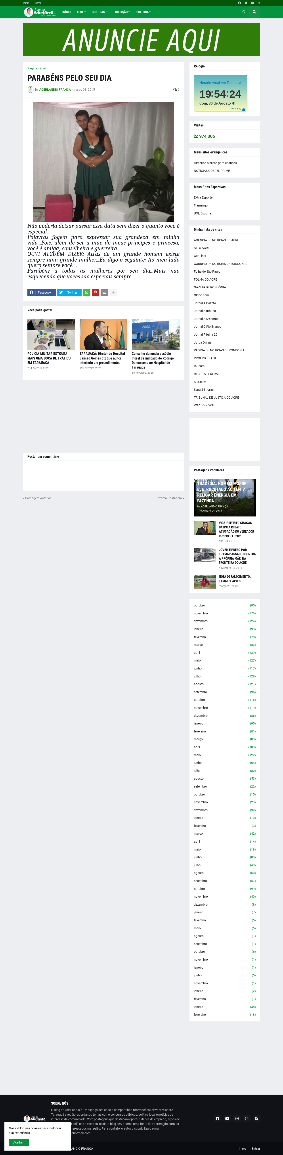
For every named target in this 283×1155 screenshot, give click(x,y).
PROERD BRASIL (205, 358)
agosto (225, 684)
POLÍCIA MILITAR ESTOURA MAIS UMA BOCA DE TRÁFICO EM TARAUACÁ (49, 358)
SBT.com (200, 382)
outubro (225, 605)
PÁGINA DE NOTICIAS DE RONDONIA (219, 350)
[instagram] (237, 1118)
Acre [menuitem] (80, 12)
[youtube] (252, 3)
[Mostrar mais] (113, 292)
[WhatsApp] (86, 292)
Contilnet (200, 256)
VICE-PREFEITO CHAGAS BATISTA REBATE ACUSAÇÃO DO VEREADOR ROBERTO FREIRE (236, 529)
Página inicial (36, 68)
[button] (244, 12)
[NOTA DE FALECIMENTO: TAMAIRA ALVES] (205, 582)
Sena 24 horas (204, 389)
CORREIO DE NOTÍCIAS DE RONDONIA (220, 264)
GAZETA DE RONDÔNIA (210, 287)
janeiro (225, 629)
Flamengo (201, 205)
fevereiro (225, 637)
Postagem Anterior (38, 498)
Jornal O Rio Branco (207, 326)
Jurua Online (202, 342)
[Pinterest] (95, 292)
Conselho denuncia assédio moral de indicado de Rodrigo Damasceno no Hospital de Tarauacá (153, 360)
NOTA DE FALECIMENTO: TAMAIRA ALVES (235, 579)
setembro (225, 692)
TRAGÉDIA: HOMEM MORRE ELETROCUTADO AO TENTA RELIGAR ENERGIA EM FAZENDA (221, 492)
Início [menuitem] (66, 12)
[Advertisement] (103, 416)
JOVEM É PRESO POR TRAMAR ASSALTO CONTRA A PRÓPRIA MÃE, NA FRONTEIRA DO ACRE (237, 556)
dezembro (225, 621)
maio (225, 660)
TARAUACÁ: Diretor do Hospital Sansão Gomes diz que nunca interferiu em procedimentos (102, 358)
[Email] (104, 292)
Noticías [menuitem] (98, 12)
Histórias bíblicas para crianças (215, 163)
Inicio (26, 3)
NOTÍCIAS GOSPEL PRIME (212, 170)
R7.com (199, 366)
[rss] (259, 3)
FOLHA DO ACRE (205, 279)
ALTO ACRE (202, 248)
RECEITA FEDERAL (207, 374)
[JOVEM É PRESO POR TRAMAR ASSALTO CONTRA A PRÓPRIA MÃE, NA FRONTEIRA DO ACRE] (205, 555)
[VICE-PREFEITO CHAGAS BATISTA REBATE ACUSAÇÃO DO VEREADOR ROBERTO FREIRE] (205, 528)
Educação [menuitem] (121, 12)
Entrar (37, 3)
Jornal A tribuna (205, 311)
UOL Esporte (202, 213)
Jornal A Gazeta (205, 303)
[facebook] (239, 3)
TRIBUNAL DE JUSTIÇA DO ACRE (216, 397)
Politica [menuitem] (142, 12)
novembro (225, 613)
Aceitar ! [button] (19, 1142)
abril (225, 652)
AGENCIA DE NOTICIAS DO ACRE (216, 240)
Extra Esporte (203, 197)
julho (225, 676)
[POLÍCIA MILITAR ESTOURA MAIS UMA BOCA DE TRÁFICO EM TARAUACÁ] (51, 334)
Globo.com (201, 295)
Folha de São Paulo (207, 271)
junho (225, 668)
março (225, 644)
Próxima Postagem (168, 498)
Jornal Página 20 (205, 334)
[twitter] (246, 3)
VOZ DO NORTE (204, 405)
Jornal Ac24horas (206, 319)
